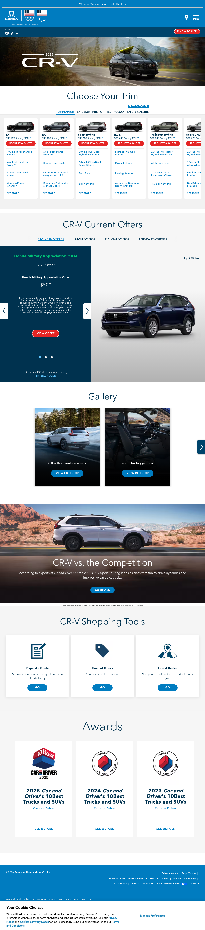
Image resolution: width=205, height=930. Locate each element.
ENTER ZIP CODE (46, 376)
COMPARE (102, 590)
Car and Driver (44, 808)
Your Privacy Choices (169, 884)
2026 (7, 30)
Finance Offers (117, 238)
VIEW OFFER (46, 333)
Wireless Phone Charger (16, 184)
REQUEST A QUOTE (20, 143)
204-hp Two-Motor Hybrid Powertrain (90, 153)
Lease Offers (85, 238)
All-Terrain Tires (160, 163)
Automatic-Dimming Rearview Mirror (127, 184)
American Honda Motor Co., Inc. (33, 872)
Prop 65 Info (189, 873)
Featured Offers (51, 238)
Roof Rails (84, 173)
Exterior (83, 112)
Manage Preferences (152, 916)
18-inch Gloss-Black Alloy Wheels (90, 163)
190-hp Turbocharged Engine (20, 153)
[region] (102, 915)
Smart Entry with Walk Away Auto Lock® (56, 174)
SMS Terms (120, 884)
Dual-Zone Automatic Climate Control (55, 184)
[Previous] (4, 311)
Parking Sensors (124, 173)
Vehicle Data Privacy (184, 879)
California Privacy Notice (34, 922)
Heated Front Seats (54, 163)
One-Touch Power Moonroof (53, 153)
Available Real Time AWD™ (19, 163)
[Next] (87, 311)
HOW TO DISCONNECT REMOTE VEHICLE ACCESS (139, 879)
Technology (116, 112)
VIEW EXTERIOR (67, 473)
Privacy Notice (170, 873)
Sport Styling (86, 184)
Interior (98, 112)
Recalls (195, 884)
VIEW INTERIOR (138, 473)
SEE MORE (13, 193)
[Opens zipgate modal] (186, 17)
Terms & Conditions (142, 884)
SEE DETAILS (44, 829)
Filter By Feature (138, 106)
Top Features (65, 112)
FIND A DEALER (187, 31)
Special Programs (153, 238)
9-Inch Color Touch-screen (18, 174)
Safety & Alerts (138, 112)
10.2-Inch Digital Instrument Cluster (161, 174)
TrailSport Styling (161, 184)
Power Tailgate (123, 163)
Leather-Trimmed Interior (125, 153)
